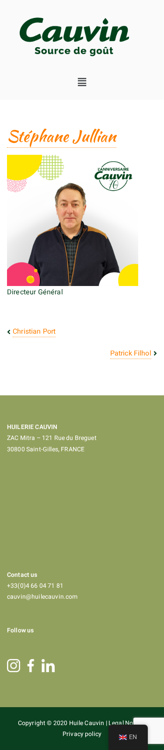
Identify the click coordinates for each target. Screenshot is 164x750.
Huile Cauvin (87, 723)
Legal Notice (126, 723)
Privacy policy (82, 734)
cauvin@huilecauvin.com (42, 596)
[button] (82, 82)
